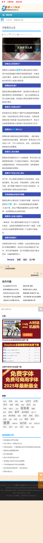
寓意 (34, 405)
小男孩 (21, 498)
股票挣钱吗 (35, 275)
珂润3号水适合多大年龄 (11, 293)
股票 (18, 70)
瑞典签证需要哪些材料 (11, 450)
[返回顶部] (40, 485)
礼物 (10, 419)
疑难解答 (22, 488)
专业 (4, 401)
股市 (32, 419)
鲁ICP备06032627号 (31, 488)
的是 (4, 419)
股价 (26, 419)
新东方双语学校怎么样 (11, 457)
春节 (17, 411)
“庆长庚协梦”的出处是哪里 (32, 296)
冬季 (11, 405)
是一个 (34, 412)
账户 (10, 427)
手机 (17, 408)
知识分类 (19, 2)
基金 (22, 405)
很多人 (11, 408)
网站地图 (16, 488)
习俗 (16, 401)
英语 (30, 423)
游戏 (24, 415)
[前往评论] (40, 480)
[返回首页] (40, 474)
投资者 (25, 408)
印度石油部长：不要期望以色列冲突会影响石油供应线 (21, 447)
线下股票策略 (8, 454)
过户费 (9, 204)
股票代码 (14, 423)
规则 (14, 129)
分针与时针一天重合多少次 (12, 443)
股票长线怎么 (8, 471)
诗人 (5, 427)
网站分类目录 (36, 485)
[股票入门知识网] (21, 7)
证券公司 (36, 423)
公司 (36, 400)
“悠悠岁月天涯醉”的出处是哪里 (12, 300)
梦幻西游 (12, 415)
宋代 (28, 404)
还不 (21, 427)
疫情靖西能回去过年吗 (10, 289)
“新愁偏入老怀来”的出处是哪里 (14, 461)
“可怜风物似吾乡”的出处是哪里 (14, 464)
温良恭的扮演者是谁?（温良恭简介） (16, 468)
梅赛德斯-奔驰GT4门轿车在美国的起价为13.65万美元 (32, 293)
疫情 (30, 415)
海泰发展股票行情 (29, 300)
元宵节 (28, 401)
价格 (21, 401)
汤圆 (19, 416)
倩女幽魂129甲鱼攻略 (10, 440)
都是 (27, 427)
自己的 (23, 423)
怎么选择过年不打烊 (10, 286)
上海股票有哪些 (9, 268)
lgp (8, 34)
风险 (32, 427)
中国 (10, 401)
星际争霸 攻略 (28, 286)
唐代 (17, 404)
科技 (15, 419)
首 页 (3, 2)
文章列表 (10, 2)
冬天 (5, 404)
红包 (21, 419)
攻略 (33, 408)
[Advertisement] (21, 521)
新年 (4, 412)
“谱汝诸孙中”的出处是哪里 (12, 296)
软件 (16, 427)
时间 (10, 412)
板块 (4, 416)
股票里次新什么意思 (30, 289)
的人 (37, 415)
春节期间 (25, 412)
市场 (4, 408)
